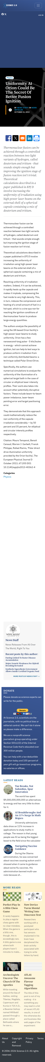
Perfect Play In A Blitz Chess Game (11, 908)
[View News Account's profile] (10, 110)
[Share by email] (23, 138)
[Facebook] (3, 14)
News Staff (22, 108)
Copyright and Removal (17, 1042)
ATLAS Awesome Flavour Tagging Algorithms (30, 981)
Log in (41, 15)
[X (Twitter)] (5, 14)
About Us (5, 1040)
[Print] (37, 138)
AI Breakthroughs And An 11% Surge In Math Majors (28, 815)
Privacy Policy (29, 1040)
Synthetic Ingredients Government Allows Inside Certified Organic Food (22, 670)
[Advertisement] (22, 42)
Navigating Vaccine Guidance (26, 847)
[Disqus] (23, 513)
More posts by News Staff (25, 676)
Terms (40, 1038)
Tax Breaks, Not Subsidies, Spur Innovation (24, 789)
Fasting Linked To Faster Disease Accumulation (21, 658)
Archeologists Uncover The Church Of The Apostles (11, 980)
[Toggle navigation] (38, 5)
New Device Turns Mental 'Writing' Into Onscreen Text (32, 910)
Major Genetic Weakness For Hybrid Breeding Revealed (22, 664)
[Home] (11, 5)
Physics (10, 78)
